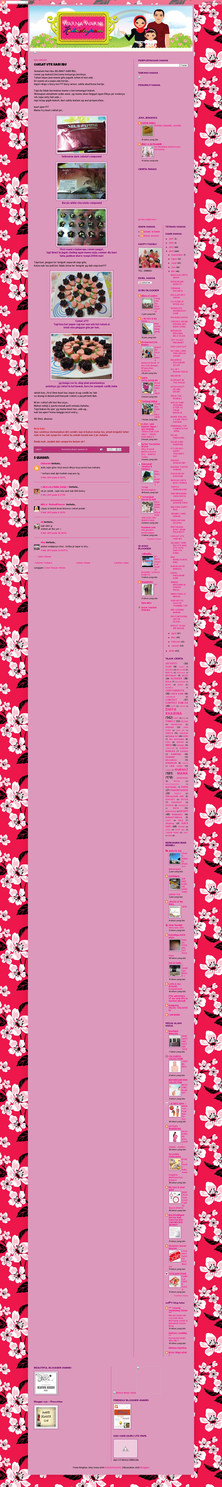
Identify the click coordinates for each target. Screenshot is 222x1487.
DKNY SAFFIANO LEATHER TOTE (184, 1042)
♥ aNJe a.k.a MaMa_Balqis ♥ (55, 487)
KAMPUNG (176, 754)
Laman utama (83, 562)
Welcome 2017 (176, 927)
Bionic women (151, 236)
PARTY (178, 793)
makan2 (181, 769)
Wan (43, 542)
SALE (180, 820)
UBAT (185, 832)
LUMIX (168, 770)
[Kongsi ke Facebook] (116, 449)
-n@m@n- (146, 554)
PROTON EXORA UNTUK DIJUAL (179, 619)
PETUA (184, 799)
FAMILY (170, 721)
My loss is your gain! (177, 1188)
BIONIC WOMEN (152, 232)
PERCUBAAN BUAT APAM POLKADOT (178, 529)
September (177, 255)
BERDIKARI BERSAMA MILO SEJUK (178, 333)
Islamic (180, 745)
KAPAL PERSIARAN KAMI (177, 575)
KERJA (185, 763)
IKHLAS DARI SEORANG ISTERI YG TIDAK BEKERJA (177, 407)
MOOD (177, 781)
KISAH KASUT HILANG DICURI (178, 389)
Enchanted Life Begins (149, 343)
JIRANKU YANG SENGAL (178, 514)
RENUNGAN (171, 811)
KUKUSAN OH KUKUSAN (177, 474)
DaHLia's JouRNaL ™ (178, 1334)
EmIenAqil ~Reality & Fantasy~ (146, 466)
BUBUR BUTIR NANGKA (178, 567)
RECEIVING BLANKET (184, 1089)
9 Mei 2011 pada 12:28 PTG (54, 550)
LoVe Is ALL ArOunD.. (175, 985)
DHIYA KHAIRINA (174, 711)
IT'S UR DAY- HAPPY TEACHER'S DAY (177, 452)
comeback (170, 697)
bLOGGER (176, 678)
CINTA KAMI (177, 693)
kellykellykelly (113, 1467)
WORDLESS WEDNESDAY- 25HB (179, 311)
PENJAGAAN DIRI (175, 796)
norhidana (174, 876)
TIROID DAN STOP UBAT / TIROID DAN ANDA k (150, 434)
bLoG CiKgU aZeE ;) (178, 1353)
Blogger (144, 1467)
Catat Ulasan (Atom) (55, 567)
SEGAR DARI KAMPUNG (177, 443)
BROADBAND (180, 682)
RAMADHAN (183, 805)
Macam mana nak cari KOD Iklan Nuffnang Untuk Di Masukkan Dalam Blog (178, 1320)
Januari (175, 645)
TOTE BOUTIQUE (177, 1273)
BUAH (168, 684)
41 (155, 584)
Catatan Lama (121, 562)
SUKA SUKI (54, 449)
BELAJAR (181, 669)
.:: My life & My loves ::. (149, 319)
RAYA (176, 808)
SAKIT (168, 820)
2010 (172, 651)
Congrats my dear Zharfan (157, 305)
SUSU (168, 829)
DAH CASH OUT (179, 346)
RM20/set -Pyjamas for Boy (185, 1112)
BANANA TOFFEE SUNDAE (179, 468)
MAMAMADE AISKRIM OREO (179, 501)
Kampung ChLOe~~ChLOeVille (178, 1007)
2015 (171, 243)
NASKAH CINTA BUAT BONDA (179, 481)
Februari (176, 641)
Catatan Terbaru (43, 562)
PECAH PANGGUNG (177, 436)
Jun (173, 267)
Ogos (174, 259)
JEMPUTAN (170, 748)
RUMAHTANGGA (174, 817)
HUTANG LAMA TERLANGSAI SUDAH (178, 353)
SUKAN (181, 826)
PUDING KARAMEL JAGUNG (167, 125)
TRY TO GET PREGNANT (177, 341)
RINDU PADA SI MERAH (178, 595)
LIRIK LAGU (176, 766)
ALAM (168, 666)
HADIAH (170, 727)
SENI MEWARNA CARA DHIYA (179, 494)
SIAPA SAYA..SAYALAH (149, 379)
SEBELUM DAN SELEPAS (178, 521)
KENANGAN (171, 763)
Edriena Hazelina (178, 1348)
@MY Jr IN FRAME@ (151, 144)
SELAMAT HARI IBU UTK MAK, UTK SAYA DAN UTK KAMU (179, 547)
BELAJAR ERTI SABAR (178, 296)
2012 (171, 247)
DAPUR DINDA (148, 123)
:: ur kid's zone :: (177, 1103)
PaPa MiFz (146, 603)
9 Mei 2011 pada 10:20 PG (54, 533)
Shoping (170, 823)
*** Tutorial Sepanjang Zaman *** (178, 1310)
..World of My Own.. (176, 902)
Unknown (46, 463)
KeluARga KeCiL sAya (177, 936)
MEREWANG (182, 778)
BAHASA (169, 669)
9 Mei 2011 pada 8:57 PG (53, 495)
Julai (174, 263)
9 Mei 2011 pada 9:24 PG (53, 512)
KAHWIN (184, 751)
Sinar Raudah (175, 925)
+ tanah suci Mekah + (185, 970)
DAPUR (182, 706)
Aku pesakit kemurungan (147, 531)
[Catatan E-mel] (101, 449)
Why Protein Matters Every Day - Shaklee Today (148, 453)
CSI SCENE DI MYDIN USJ (177, 302)
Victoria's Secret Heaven (177, 1247)
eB (42, 522)
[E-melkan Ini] (108, 449)
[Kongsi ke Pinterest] (119, 449)
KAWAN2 (170, 757)
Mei (173, 271)
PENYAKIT (170, 799)
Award (181, 667)
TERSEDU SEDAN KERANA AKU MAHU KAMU (179, 324)
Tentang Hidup (149, 401)
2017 (171, 238)
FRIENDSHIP (176, 724)
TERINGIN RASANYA (177, 289)
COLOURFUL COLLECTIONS (176, 1057)
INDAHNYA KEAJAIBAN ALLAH (178, 362)
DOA (183, 718)
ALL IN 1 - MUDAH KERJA (179, 370)
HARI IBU (180, 730)
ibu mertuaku (176, 739)
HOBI (185, 736)
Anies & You (175, 850)
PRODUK (170, 805)
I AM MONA (174, 1014)
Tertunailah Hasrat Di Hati (148, 498)
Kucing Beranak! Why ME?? (177, 1339)
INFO (168, 745)
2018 (184, 906)
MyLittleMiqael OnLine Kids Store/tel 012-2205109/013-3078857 (176, 1220)
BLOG (185, 675)
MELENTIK (176, 375)
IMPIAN (180, 742)
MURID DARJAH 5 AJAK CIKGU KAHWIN (179, 419)
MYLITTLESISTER (172, 784)
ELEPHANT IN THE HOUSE (178, 381)
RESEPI (183, 811)
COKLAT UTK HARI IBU (177, 537)
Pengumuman (175, 989)
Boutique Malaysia (173, 1032)
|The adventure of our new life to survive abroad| (178, 998)
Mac (173, 637)
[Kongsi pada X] (114, 449)
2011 (171, 251)
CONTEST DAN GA (177, 702)
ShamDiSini (147, 582)
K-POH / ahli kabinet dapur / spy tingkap (149, 426)
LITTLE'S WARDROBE (175, 1127)
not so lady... (175, 962)
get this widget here (147, 219)
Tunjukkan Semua (154, 539)
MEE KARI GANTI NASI (179, 508)
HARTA (169, 733)
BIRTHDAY (171, 675)
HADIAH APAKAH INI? (178, 461)
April (174, 633)
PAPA (184, 786)
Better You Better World (150, 445)
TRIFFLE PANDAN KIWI (179, 488)
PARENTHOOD (179, 790)
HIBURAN (184, 733)
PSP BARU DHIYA (179, 317)
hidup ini (173, 736)
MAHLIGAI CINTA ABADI (179, 276)
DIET (176, 718)
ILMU (168, 742)
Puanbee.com (148, 527)
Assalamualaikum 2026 (157, 388)
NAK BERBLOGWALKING (179, 559)
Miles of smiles (149, 295)
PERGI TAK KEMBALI (176, 397)
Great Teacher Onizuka (149, 608)
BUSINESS (169, 687)
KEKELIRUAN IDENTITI (177, 282)
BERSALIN (181, 672)
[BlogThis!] (111, 449)
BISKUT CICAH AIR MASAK (178, 626)
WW (170, 835)
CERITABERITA (175, 690)
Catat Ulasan (44, 556)
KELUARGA (171, 760)
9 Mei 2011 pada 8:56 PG (53, 477)
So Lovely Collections (175, 1155)
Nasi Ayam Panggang (157, 327)
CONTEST (171, 699)
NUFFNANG (171, 787)
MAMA (45, 449)
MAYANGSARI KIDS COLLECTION (178, 1081)
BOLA (168, 681)
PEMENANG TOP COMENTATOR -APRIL (179, 428)
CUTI (173, 706)
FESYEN (184, 721)
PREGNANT (177, 802)
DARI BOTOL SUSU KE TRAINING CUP (179, 603)
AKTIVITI (171, 663)
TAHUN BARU (172, 832)
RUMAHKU (177, 814)
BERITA (169, 672)
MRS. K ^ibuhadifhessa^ (53, 504)
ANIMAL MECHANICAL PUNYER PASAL (178, 586)
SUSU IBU (179, 829)
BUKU (180, 684)
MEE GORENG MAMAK (177, 611)
